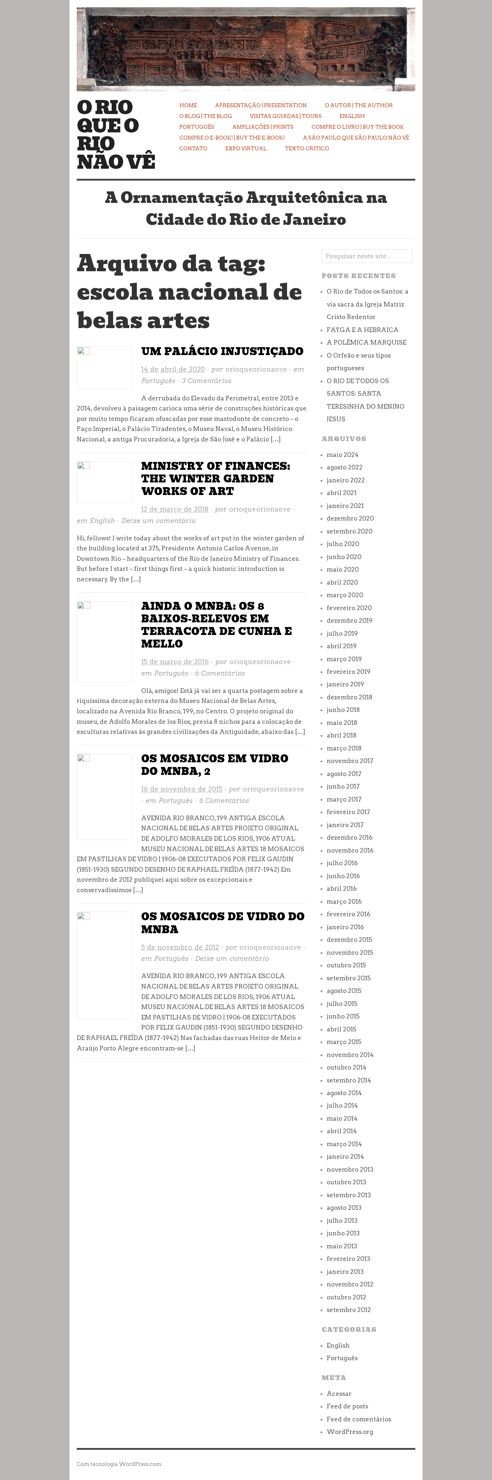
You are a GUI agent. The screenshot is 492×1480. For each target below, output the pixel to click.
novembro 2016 (350, 850)
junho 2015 (343, 1016)
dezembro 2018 (349, 697)
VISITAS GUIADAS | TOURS (286, 116)
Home (188, 105)
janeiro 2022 (346, 480)
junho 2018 (343, 709)
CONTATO (193, 148)
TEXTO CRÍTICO (307, 148)
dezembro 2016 (349, 837)
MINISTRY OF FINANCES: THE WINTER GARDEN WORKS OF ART (215, 479)
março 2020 (345, 595)
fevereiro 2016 (348, 914)
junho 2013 (343, 1233)
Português (158, 381)
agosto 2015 (344, 990)
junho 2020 (344, 556)
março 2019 (344, 659)
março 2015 (344, 1041)
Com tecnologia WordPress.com (119, 1464)
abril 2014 (342, 1131)
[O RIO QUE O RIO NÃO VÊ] (246, 45)
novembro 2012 (350, 1284)
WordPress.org (350, 1431)
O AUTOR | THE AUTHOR (359, 105)
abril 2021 (342, 492)
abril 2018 (342, 735)
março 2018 (344, 748)
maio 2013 (342, 1246)
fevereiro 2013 (348, 1258)
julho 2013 (342, 1220)
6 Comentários (220, 673)
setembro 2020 (349, 531)
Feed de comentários (359, 1419)
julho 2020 (343, 544)
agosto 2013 (344, 1207)
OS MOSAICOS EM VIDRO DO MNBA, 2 (215, 765)
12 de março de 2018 (175, 509)
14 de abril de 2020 (173, 369)
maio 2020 (343, 569)
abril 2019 (342, 646)
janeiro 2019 (345, 684)
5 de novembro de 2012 (180, 947)
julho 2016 (342, 863)
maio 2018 (342, 722)
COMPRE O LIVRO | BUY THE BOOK (358, 127)
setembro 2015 (349, 978)
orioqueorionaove (256, 369)
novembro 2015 (350, 952)
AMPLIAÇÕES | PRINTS (263, 127)
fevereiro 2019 (349, 671)
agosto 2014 (344, 1093)
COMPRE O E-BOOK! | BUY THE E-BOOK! (232, 138)
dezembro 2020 (350, 518)
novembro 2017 (350, 760)
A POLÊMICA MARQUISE (366, 342)
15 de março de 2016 (175, 662)
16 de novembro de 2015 (181, 789)
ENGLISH (352, 116)
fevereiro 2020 (349, 608)
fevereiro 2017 (348, 812)
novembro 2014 (350, 1054)
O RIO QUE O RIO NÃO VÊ (116, 135)
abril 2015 (341, 1029)
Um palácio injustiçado (222, 351)
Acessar (339, 1393)
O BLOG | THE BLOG (205, 116)
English (102, 521)
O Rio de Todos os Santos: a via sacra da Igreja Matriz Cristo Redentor (367, 304)
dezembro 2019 (350, 620)
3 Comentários (207, 381)
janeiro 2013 (345, 1271)
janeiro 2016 (345, 927)
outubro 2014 (347, 1067)
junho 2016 (343, 876)
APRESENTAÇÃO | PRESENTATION (261, 105)
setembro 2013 (349, 1195)
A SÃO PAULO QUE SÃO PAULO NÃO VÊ (356, 138)
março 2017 (344, 799)
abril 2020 (342, 582)
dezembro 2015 (349, 939)
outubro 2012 (346, 1297)
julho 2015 (342, 1003)
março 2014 (344, 1144)
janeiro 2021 (345, 505)
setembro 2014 (349, 1080)
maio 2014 (342, 1118)
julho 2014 (342, 1105)
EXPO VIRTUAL (246, 148)
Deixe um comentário (158, 521)
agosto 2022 (345, 467)
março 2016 (344, 901)
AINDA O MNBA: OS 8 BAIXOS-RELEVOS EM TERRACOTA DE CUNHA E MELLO (216, 625)
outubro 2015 (346, 965)
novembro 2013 (350, 1169)
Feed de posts (347, 1406)
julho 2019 (342, 633)
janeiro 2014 (345, 1156)
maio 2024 (343, 454)
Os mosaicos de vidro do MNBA (223, 923)
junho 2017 (343, 786)
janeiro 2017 (345, 824)
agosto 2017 (344, 773)
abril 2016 (342, 888)
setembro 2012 (349, 1309)
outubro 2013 (346, 1182)
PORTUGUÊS (196, 127)
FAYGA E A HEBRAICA (363, 329)
